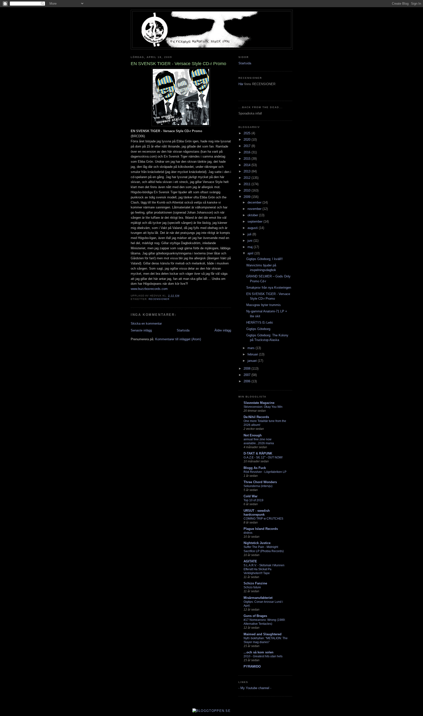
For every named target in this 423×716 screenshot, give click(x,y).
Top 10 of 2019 (253, 500)
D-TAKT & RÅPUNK (258, 453)
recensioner (159, 299)
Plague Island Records (261, 529)
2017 (247, 146)
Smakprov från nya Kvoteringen (268, 287)
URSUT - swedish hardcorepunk (257, 512)
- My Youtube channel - (254, 688)
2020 (247, 139)
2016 (247, 152)
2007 (247, 375)
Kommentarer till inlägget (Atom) (178, 339)
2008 (247, 368)
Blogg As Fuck (255, 468)
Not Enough (253, 435)
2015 (247, 158)
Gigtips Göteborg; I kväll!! (264, 259)
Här (241, 84)
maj (250, 247)
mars (251, 348)
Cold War (251, 496)
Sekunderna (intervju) (258, 486)
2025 (247, 133)
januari (252, 361)
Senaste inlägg (141, 330)
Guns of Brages (255, 616)
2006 (247, 381)
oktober (253, 215)
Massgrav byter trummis (263, 305)
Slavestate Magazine (259, 403)
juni (250, 240)
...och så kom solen (258, 652)
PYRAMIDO (252, 666)
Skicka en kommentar (146, 323)
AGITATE (250, 561)
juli (249, 234)
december (254, 202)
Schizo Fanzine (255, 583)
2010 (247, 190)
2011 (247, 184)
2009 (247, 197)
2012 (247, 178)
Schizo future (252, 587)
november (254, 209)
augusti (253, 228)
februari (253, 354)
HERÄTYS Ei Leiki (259, 322)
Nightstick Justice (257, 543)
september (255, 221)
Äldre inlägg (222, 330)
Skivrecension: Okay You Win (263, 407)
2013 (247, 171)
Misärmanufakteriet (258, 598)
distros (248, 532)
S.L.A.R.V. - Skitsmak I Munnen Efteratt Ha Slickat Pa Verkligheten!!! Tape (264, 569)
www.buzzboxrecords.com (149, 289)
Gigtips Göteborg (258, 329)
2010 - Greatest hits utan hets (263, 656)
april (250, 253)
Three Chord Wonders (260, 482)
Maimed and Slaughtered (263, 634)
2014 (247, 165)
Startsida (183, 330)
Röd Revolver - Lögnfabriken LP (265, 472)
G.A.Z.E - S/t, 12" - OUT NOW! (263, 457)
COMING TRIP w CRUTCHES (263, 518)
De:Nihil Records (256, 417)
